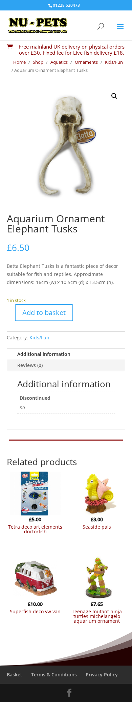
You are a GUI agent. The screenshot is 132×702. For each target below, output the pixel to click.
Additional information (43, 354)
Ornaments (86, 62)
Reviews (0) (30, 365)
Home (19, 62)
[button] (114, 96)
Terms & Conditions (54, 674)
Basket (14, 674)
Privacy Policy (102, 674)
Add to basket (44, 312)
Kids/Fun (114, 62)
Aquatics (59, 62)
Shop (38, 62)
